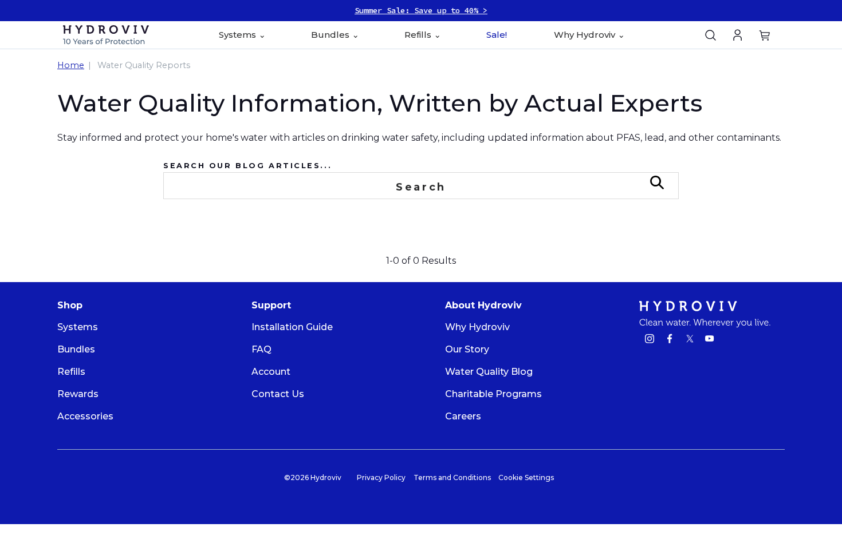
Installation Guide (292, 327)
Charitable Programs (493, 394)
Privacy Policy (381, 477)
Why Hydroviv (477, 327)
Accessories (85, 416)
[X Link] (689, 340)
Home (70, 65)
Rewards (78, 394)
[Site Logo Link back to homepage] (113, 35)
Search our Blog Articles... (247, 165)
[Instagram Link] (649, 340)
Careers (463, 416)
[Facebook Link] (669, 340)
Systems (77, 327)
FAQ (261, 349)
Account (270, 371)
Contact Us (277, 394)
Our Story (467, 349)
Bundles (76, 349)
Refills (71, 371)
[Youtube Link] (709, 340)
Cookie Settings (526, 477)
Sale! (496, 34)
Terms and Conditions (452, 477)
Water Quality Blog (489, 371)
